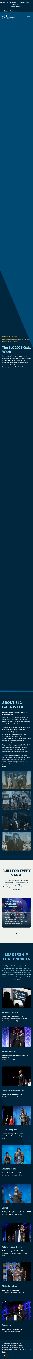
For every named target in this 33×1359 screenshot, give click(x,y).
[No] (31, 1350)
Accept (6, 1356)
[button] (29, 17)
